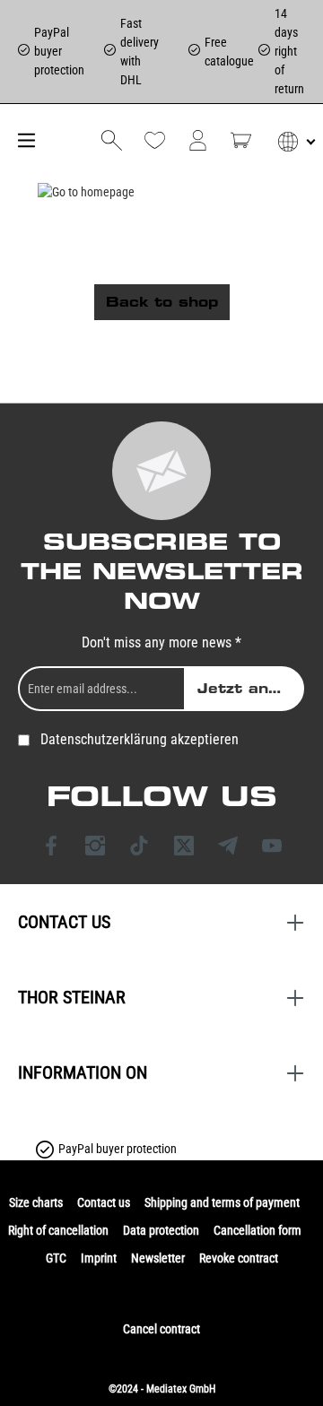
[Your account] (198, 140)
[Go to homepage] (86, 192)
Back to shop (162, 302)
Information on (82, 1072)
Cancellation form (257, 1230)
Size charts (36, 1202)
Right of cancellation (58, 1230)
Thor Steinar (72, 997)
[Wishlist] (155, 140)
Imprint (99, 1258)
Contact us (103, 1202)
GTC (56, 1258)
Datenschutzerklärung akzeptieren (139, 739)
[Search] (112, 140)
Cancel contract (161, 1329)
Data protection (161, 1230)
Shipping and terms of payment (222, 1202)
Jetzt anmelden (250, 688)
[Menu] (24, 140)
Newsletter (158, 1258)
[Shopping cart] (241, 140)
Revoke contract (238, 1258)
